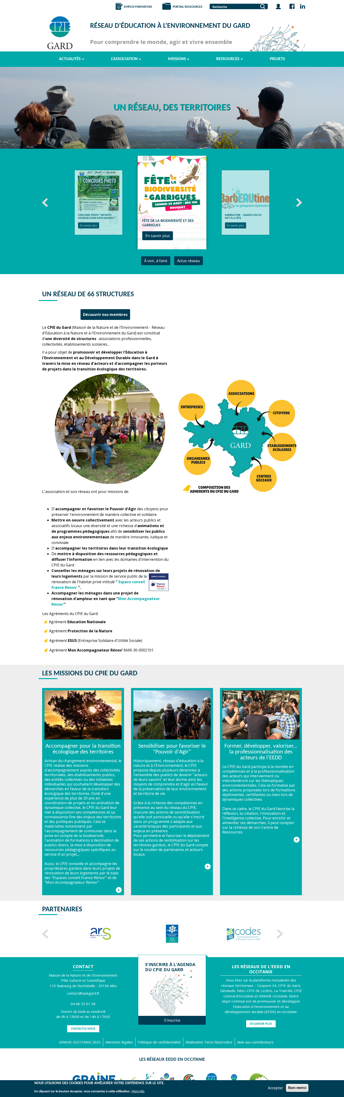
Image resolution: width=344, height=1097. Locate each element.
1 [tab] (190, 275)
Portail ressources (187, 7)
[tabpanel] (172, 202)
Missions (177, 59)
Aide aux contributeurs (255, 1042)
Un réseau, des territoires (172, 107)
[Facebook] (292, 6)
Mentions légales (119, 1042)
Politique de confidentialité (159, 1042)
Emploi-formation (138, 7)
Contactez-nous (83, 1029)
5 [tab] (228, 275)
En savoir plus (88, 225)
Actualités (70, 59)
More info (138, 1091)
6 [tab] (237, 275)
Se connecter (278, 6)
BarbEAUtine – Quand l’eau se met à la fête (168, 223)
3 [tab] (209, 275)
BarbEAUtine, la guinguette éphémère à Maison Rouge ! (242, 217)
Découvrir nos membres (105, 314)
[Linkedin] (302, 6)
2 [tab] (200, 275)
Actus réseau (188, 260)
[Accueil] (60, 32)
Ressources (227, 59)
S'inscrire (172, 1020)
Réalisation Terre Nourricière (209, 1042)
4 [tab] (218, 275)
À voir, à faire (155, 260)
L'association (124, 59)
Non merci (297, 1088)
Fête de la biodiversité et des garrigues (96, 217)
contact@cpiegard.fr (83, 993)
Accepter (275, 1087)
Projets (277, 59)
